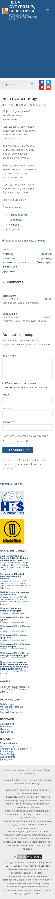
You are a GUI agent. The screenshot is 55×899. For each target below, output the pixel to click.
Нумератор (7, 731)
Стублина (14, 229)
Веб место (8, 422)
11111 (24, 581)
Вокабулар (6, 751)
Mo (22, 586)
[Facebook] (41, 82)
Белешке (23, 105)
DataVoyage (7, 704)
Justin (9, 583)
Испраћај (14, 224)
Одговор (48, 299)
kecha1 (3, 602)
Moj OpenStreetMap (11, 706)
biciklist (3, 565)
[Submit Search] (32, 85)
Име (5, 395)
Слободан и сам (18, 214)
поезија (28, 240)
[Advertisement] (27, 50)
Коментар (9, 356)
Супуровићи (7, 756)
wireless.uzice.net (10, 746)
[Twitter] (48, 82)
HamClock (6, 726)
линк (41, 824)
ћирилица (6, 483)
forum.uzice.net (9, 743)
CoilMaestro (7, 723)
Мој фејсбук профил (12, 712)
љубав (19, 240)
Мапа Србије (7, 754)
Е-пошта (8, 408)
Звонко (3, 673)
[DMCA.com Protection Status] (27, 859)
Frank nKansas (20, 583)
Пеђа (25, 563)
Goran (10, 602)
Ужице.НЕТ (6, 759)
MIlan (14, 599)
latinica (18, 483)
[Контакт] (48, 87)
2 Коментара (39, 105)
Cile (1, 599)
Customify (34, 783)
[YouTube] (41, 87)
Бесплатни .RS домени (13, 748)
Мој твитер (6, 709)
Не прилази (15, 219)
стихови (40, 240)
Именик (4, 729)
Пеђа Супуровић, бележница (22, 6)
